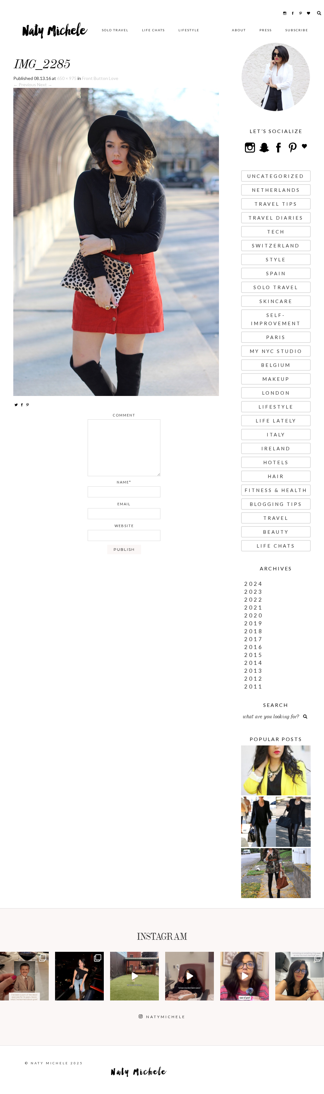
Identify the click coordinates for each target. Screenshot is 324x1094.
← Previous (24, 84)
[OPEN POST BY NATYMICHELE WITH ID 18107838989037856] (299, 976)
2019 (253, 623)
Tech (276, 231)
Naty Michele (54, 33)
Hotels (276, 462)
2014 (253, 662)
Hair (276, 476)
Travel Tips (275, 204)
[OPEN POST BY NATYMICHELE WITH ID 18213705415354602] (79, 976)
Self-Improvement (276, 319)
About (239, 30)
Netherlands (276, 190)
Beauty (276, 532)
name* (124, 482)
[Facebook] (22, 404)
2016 (253, 647)
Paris (276, 337)
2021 (253, 607)
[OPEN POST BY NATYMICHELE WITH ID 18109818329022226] (244, 976)
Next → (44, 84)
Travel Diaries (275, 218)
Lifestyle (188, 30)
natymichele (24, 957)
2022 (253, 599)
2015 (253, 655)
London (276, 393)
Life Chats (153, 30)
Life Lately (276, 420)
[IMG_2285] (116, 241)
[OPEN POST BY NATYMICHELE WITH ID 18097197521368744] (24, 976)
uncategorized (275, 176)
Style (276, 259)
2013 (253, 670)
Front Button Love (100, 78)
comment (124, 415)
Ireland (276, 448)
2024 (253, 583)
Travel (276, 518)
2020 (253, 615)
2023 (253, 591)
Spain (276, 273)
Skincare (276, 301)
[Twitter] (16, 404)
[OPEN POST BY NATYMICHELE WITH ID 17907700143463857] (189, 976)
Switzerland (276, 245)
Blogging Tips (276, 504)
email (124, 504)
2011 (253, 686)
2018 (253, 631)
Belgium (276, 365)
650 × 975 (67, 78)
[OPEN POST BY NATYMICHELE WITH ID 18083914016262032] (134, 976)
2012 (253, 678)
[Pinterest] (27, 404)
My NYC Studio (276, 351)
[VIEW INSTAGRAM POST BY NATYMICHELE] (43, 994)
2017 (253, 639)
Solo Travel (115, 30)
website (124, 526)
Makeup (276, 379)
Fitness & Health (276, 490)
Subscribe (296, 30)
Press (265, 30)
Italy (276, 434)
